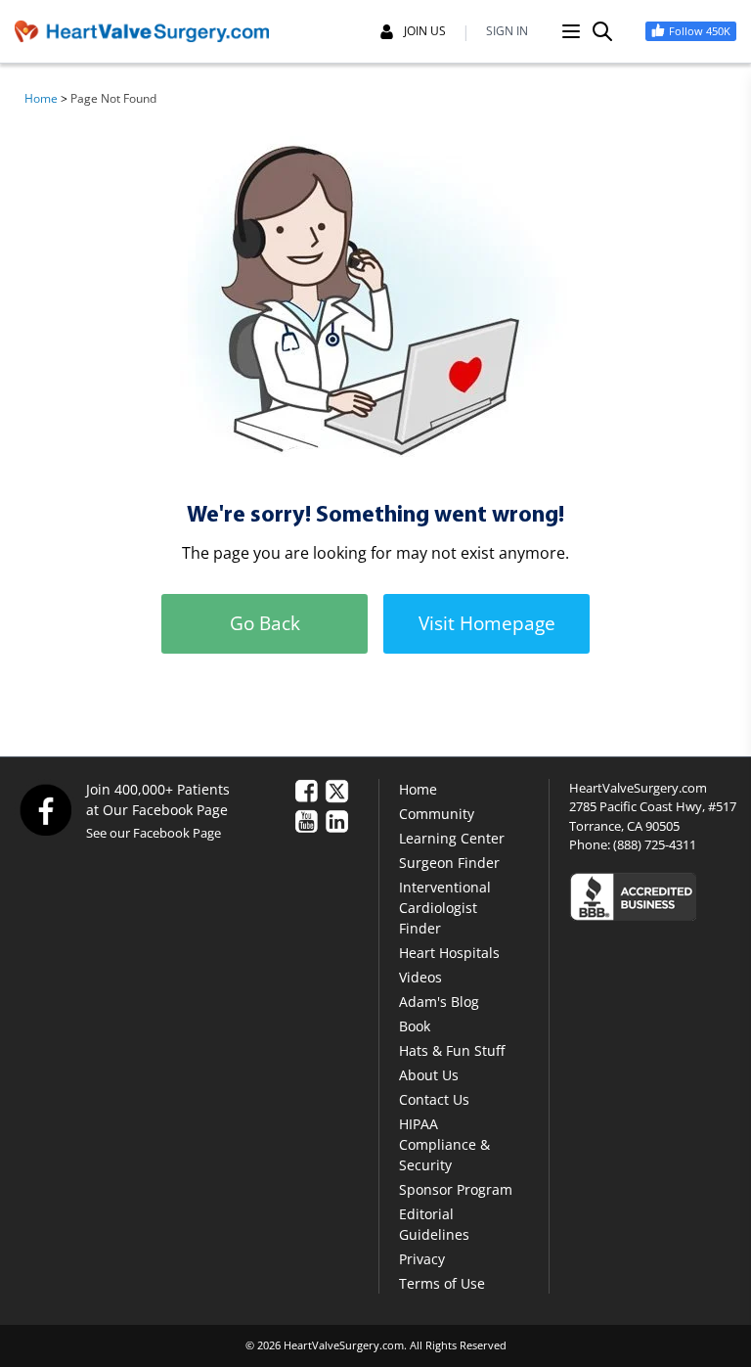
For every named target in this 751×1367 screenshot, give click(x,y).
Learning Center (452, 838)
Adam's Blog (439, 1001)
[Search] (602, 31)
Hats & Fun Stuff (452, 1050)
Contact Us (434, 1099)
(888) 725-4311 (654, 844)
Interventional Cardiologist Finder (445, 907)
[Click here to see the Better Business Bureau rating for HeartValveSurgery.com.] (652, 896)
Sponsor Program (455, 1189)
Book (414, 1026)
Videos (420, 977)
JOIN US (425, 31)
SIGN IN (507, 31)
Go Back (265, 623)
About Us (429, 1075)
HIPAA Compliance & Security (444, 1144)
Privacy (422, 1259)
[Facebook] (45, 809)
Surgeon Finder (449, 862)
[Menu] (571, 31)
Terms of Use (442, 1283)
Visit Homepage (487, 623)
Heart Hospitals (449, 952)
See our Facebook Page (153, 833)
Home (41, 98)
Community (436, 813)
